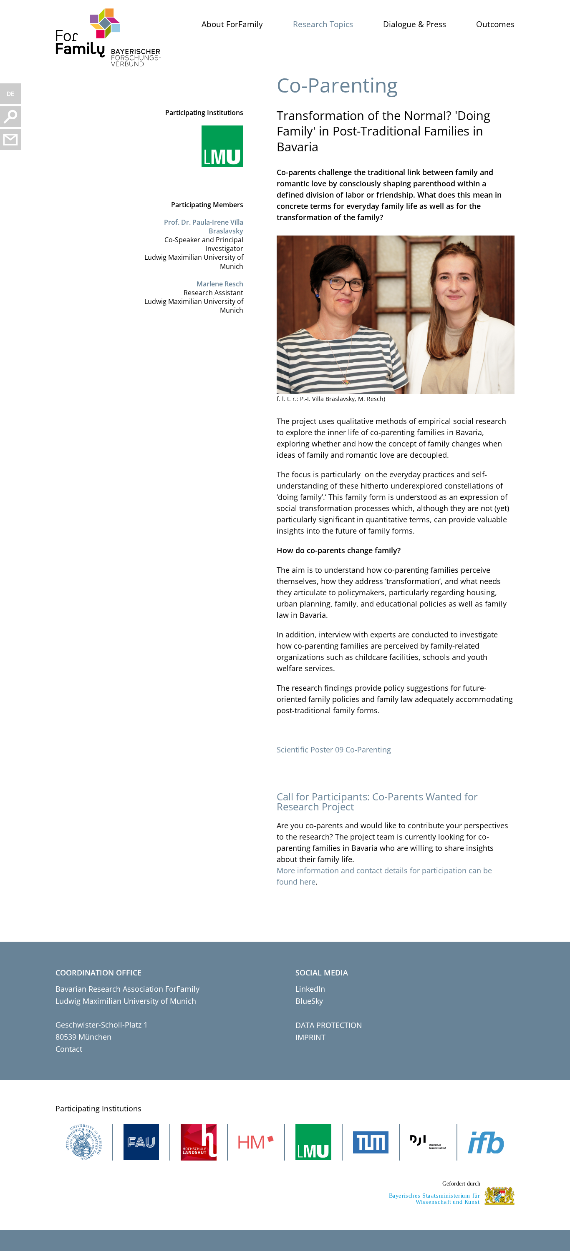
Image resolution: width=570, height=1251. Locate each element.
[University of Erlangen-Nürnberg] (141, 1142)
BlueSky (309, 1001)
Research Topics (323, 24)
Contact (68, 1049)
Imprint (310, 1037)
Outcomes (495, 24)
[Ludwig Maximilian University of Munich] (218, 146)
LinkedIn (310, 989)
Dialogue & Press (414, 24)
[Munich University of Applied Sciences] (256, 1142)
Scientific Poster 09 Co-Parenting (334, 750)
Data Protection (328, 1025)
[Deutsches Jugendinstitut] (428, 1142)
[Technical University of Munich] (371, 1142)
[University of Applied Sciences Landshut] (198, 1142)
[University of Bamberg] (83, 1142)
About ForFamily (232, 24)
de (10, 93)
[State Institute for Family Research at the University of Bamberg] (486, 1142)
